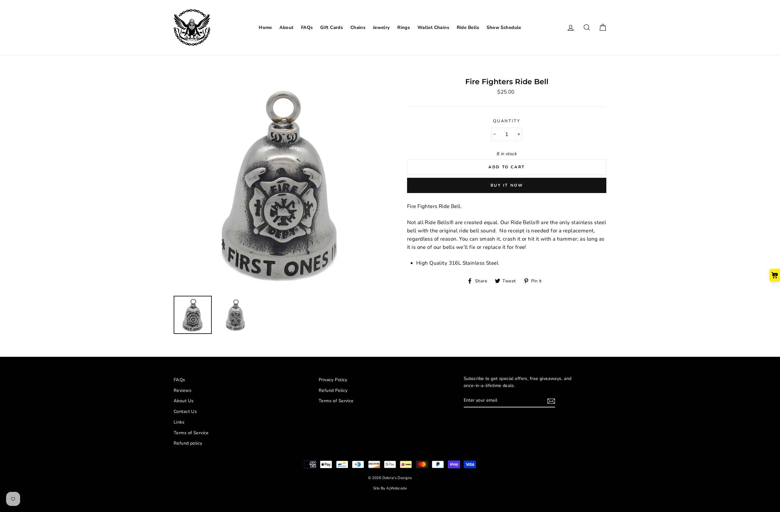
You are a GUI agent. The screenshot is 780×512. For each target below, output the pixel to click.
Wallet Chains (433, 27)
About (286, 27)
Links (179, 422)
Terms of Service (191, 433)
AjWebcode (396, 488)
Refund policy (188, 443)
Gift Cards (331, 27)
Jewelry (381, 27)
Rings (403, 27)
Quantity (506, 121)
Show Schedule (504, 27)
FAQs (307, 27)
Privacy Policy (333, 380)
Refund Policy (333, 390)
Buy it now (507, 185)
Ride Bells (468, 27)
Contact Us (185, 411)
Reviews (182, 390)
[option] (280, 184)
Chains (358, 27)
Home (265, 27)
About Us (183, 401)
